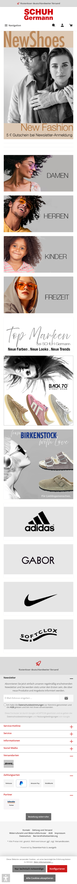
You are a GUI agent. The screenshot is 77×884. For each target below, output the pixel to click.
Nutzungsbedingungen (47, 716)
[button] (6, 878)
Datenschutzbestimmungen (19, 716)
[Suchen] (53, 25)
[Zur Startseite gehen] (38, 14)
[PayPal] (21, 783)
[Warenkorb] (71, 25)
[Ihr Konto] (62, 25)
